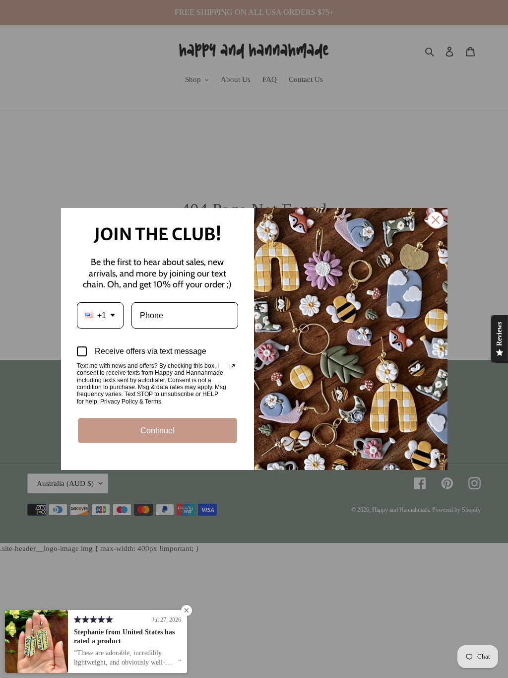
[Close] (435, 220)
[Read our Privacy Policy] (232, 367)
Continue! (157, 430)
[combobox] (100, 315)
